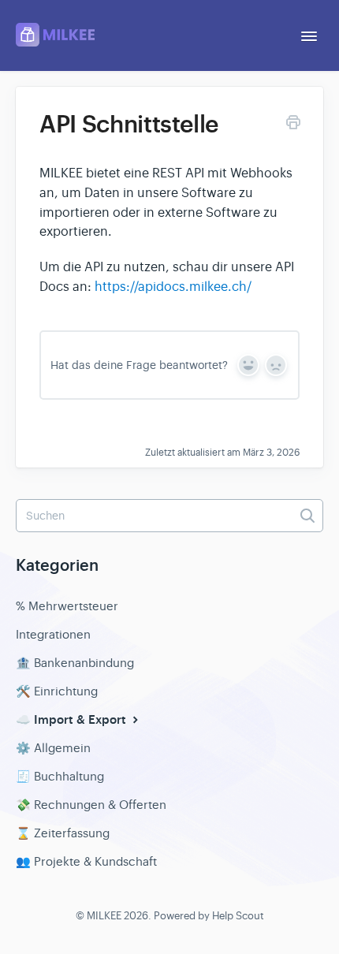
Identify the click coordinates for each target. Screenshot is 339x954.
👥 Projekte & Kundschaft (86, 861)
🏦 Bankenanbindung (75, 662)
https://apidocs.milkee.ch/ (173, 287)
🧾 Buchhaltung (60, 776)
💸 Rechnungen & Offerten (91, 804)
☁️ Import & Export (72, 720)
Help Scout (238, 915)
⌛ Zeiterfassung (63, 832)
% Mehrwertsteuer (67, 605)
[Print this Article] (293, 125)
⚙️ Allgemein (53, 747)
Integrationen (53, 634)
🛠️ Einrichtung (57, 691)
